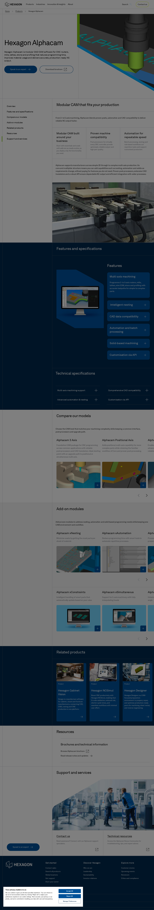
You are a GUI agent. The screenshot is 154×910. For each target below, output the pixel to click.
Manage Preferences (69, 901)
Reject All (70, 896)
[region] (43, 897)
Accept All (69, 891)
